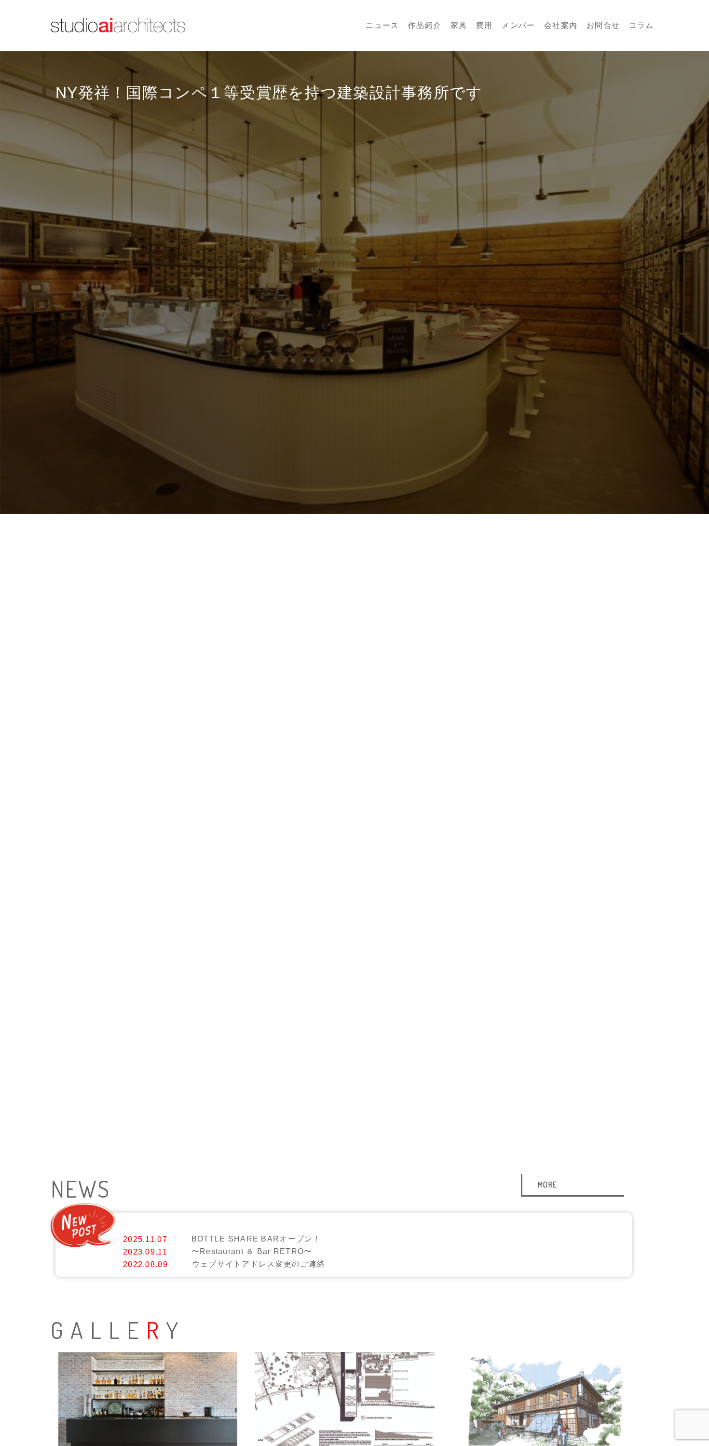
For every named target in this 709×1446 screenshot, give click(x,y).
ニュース (382, 25)
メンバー (518, 25)
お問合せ (603, 25)
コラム (641, 25)
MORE (547, 1184)
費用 (484, 25)
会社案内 (560, 25)
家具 (458, 25)
